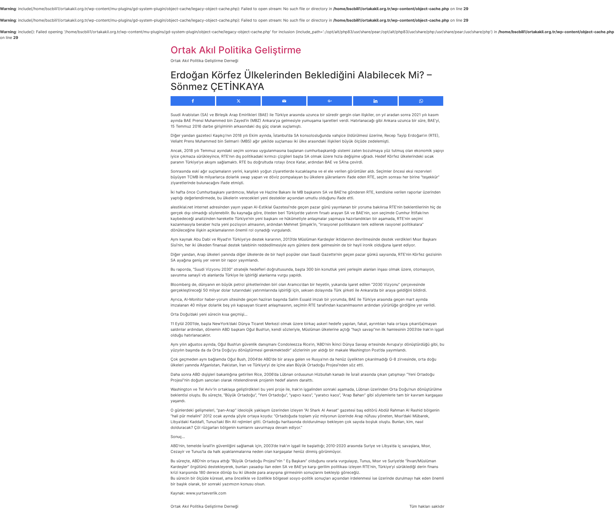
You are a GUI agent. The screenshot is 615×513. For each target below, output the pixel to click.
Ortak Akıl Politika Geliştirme (236, 50)
